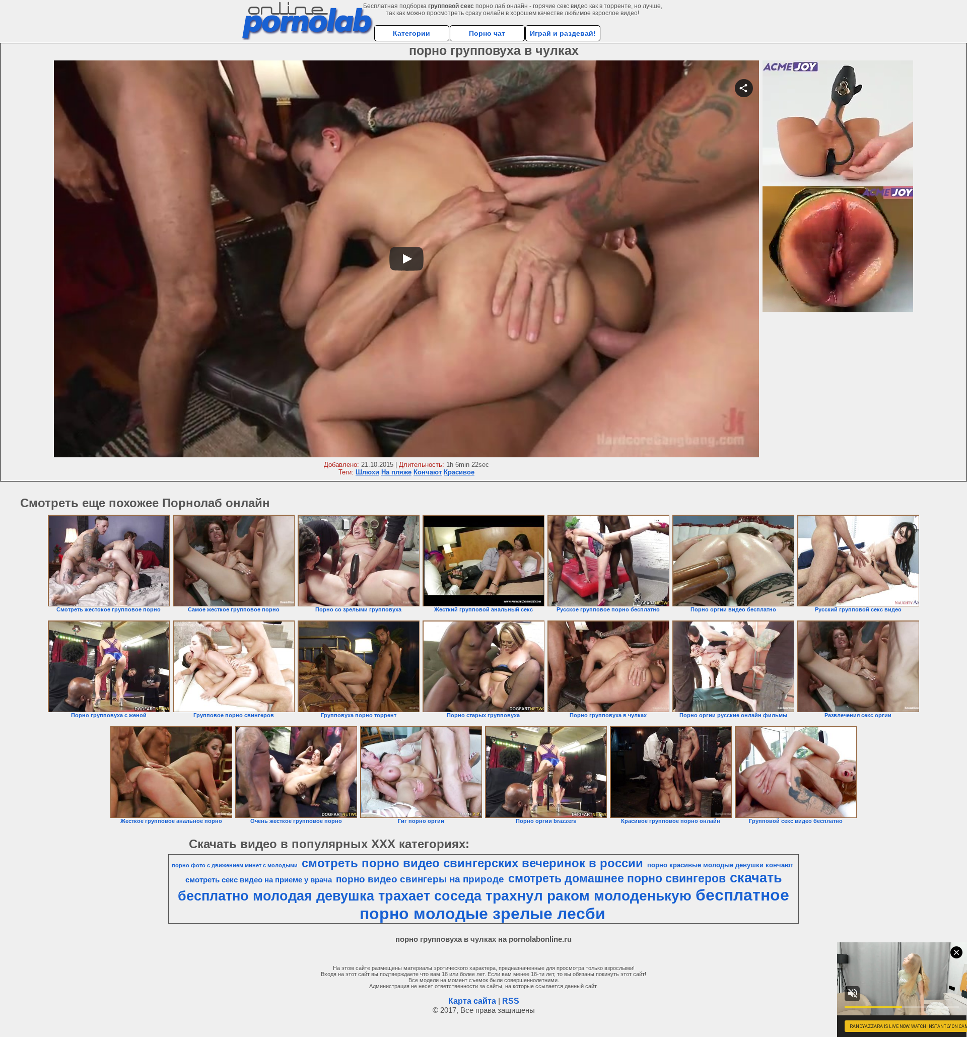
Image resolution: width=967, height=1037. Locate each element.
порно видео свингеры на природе (420, 879)
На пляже (396, 472)
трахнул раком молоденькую (589, 896)
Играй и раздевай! (563, 33)
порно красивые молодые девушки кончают (720, 865)
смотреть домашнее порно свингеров (617, 878)
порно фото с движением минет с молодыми (235, 865)
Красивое (459, 472)
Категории (411, 33)
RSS (510, 1001)
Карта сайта (472, 1001)
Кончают (427, 472)
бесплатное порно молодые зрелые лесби (574, 904)
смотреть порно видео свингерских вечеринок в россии (472, 863)
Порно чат (487, 33)
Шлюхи (367, 472)
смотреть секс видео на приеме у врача (258, 880)
